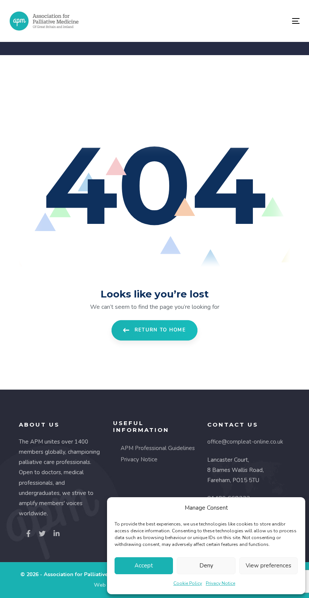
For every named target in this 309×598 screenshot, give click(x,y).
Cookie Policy (187, 583)
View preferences (268, 565)
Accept (144, 565)
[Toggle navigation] (251, 21)
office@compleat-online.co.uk (245, 441)
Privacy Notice (220, 583)
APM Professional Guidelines (158, 448)
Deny (206, 565)
